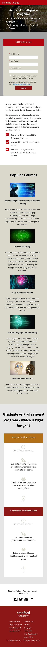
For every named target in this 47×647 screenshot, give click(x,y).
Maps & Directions (16, 625)
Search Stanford (15, 628)
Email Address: (15, 68)
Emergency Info (15, 631)
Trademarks (28, 631)
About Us (26, 591)
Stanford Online (14, 591)
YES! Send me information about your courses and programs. (24, 77)
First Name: (14, 54)
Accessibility (28, 637)
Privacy (26, 625)
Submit (23, 88)
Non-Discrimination (30, 634)
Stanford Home (15, 622)
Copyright (27, 628)
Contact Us (23, 593)
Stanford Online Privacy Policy (21, 84)
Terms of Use (29, 622)
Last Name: (14, 61)
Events (34, 591)
